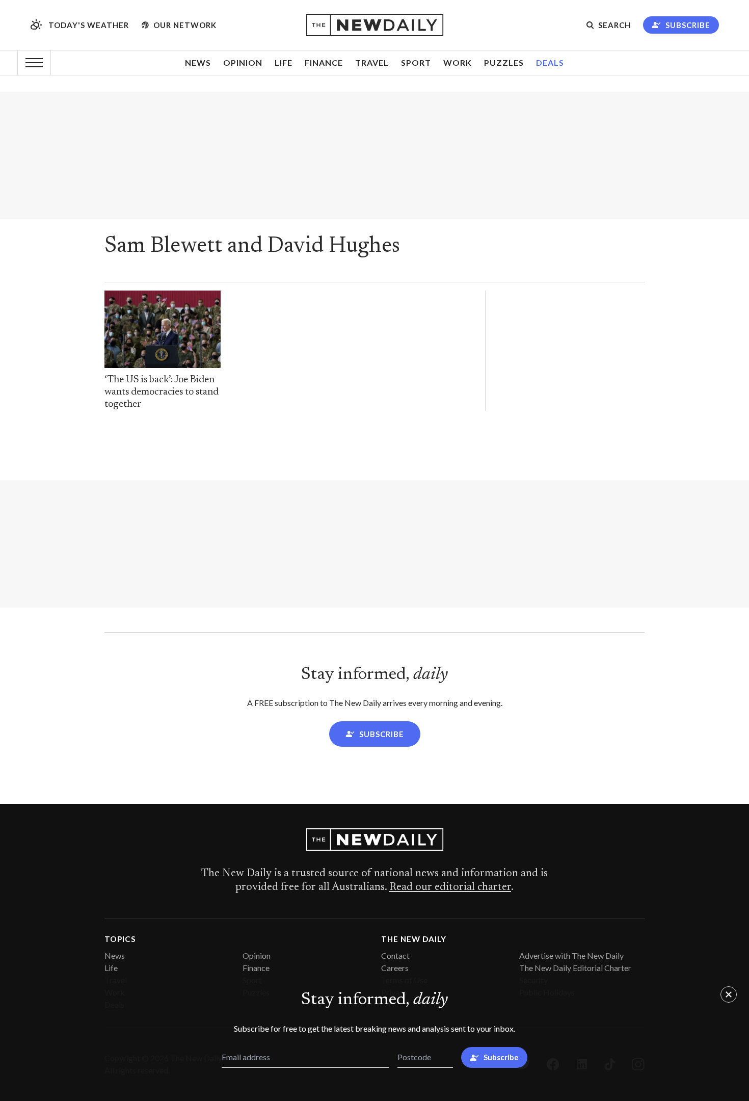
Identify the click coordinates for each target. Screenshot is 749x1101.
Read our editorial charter (450, 887)
